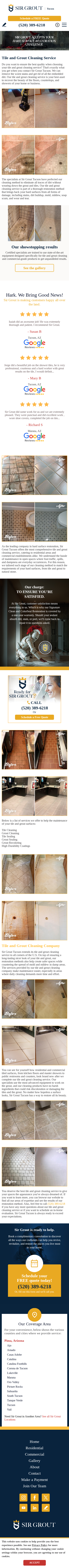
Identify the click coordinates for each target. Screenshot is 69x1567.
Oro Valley (13, 1382)
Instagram (23, 1498)
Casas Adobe (14, 1354)
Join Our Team (34, 1486)
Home (34, 1441)
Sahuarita (12, 1391)
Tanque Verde (15, 1400)
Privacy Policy (39, 1545)
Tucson (11, 1404)
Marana (11, 1377)
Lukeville (12, 1372)
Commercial (34, 1454)
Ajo (9, 1345)
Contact (34, 1473)
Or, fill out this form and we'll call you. (34, 1291)
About (34, 1467)
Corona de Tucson (17, 1368)
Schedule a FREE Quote (34, 18)
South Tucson (14, 1395)
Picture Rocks (15, 1386)
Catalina (11, 1359)
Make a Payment (34, 1479)
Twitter (46, 1498)
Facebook (35, 1498)
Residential (34, 1448)
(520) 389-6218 (32, 25)
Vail (9, 1409)
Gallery (34, 1460)
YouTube (23, 1508)
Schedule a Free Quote (34, 717)
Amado (11, 1350)
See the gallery (34, 268)
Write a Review (4, 25)
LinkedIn (35, 1508)
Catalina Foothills (17, 1363)
